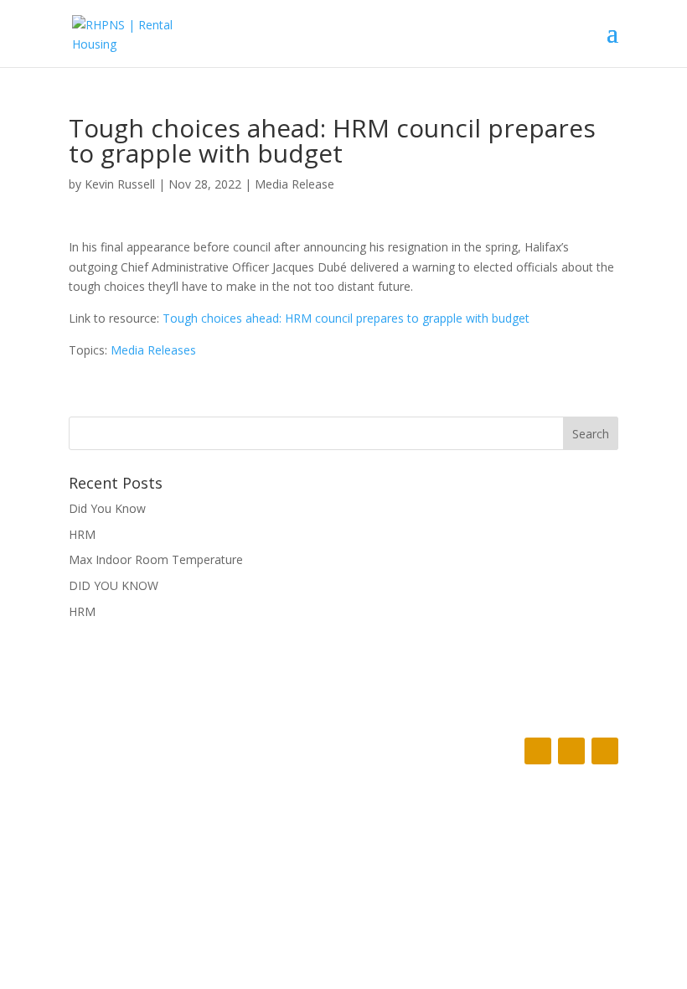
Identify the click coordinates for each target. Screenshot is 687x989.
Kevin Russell (120, 184)
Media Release (294, 184)
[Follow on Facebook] (537, 751)
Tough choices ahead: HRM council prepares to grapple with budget (346, 318)
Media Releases (153, 350)
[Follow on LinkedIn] (604, 751)
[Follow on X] (571, 751)
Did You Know (107, 508)
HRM (82, 534)
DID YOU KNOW (113, 585)
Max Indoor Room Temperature (156, 559)
